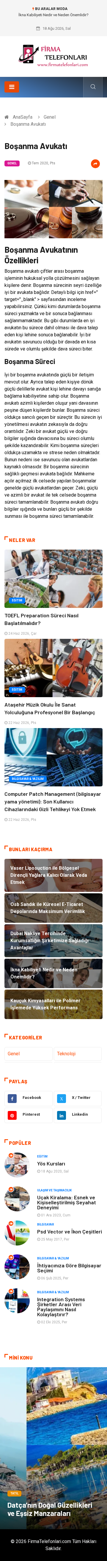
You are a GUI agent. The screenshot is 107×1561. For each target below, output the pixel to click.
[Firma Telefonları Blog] (53, 54)
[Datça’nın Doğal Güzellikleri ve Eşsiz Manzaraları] (53, 1448)
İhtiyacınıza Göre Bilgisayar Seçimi (69, 1268)
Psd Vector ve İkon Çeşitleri (69, 1231)
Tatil (14, 1493)
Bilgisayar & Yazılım (28, 778)
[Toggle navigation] (11, 86)
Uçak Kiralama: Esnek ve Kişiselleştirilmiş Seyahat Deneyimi (66, 1202)
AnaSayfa (22, 117)
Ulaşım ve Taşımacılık (54, 1190)
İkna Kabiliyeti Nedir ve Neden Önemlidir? (53, 15)
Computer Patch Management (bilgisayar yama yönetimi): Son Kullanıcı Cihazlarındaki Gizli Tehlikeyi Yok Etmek (52, 801)
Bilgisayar (45, 1224)
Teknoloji (66, 1053)
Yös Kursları (51, 1163)
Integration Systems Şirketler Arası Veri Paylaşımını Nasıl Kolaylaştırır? (61, 1306)
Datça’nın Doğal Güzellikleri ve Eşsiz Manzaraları (49, 1509)
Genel (50, 117)
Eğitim (17, 600)
